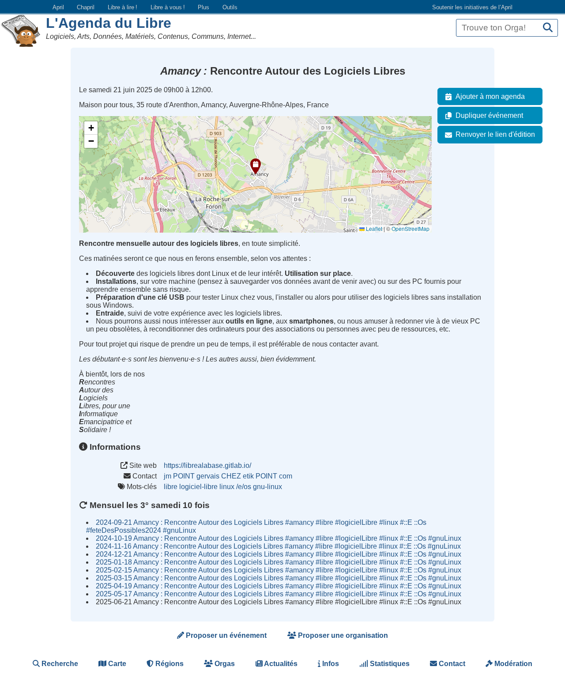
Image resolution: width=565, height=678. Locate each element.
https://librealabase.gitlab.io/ (207, 465)
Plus (203, 7)
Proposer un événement (225, 635)
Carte (116, 663)
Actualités (280, 663)
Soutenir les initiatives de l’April (472, 7)
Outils (229, 7)
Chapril (85, 7)
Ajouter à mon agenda (490, 96)
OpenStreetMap (410, 228)
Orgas (224, 663)
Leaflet (373, 228)
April (58, 7)
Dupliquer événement (489, 115)
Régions (169, 663)
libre (170, 486)
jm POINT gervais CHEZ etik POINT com (228, 476)
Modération (512, 663)
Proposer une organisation (342, 635)
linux (226, 486)
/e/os (243, 486)
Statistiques (389, 663)
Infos (329, 663)
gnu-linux (267, 486)
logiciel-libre (198, 486)
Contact (451, 663)
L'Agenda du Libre (108, 23)
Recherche (59, 663)
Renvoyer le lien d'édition (495, 134)
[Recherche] (548, 28)
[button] (255, 166)
